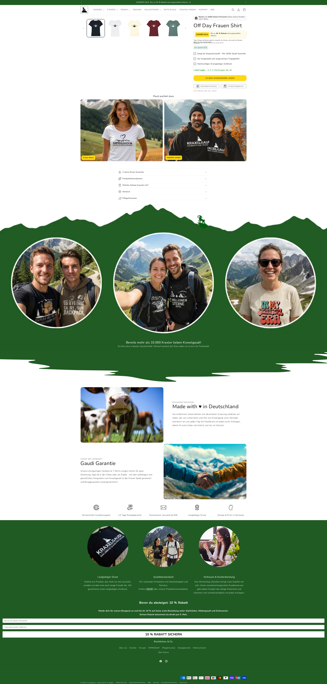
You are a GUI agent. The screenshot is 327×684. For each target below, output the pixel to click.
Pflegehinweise (168, 648)
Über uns (123, 648)
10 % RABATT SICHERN (163, 634)
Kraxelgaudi (91, 683)
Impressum (183, 682)
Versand (197, 43)
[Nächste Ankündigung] (245, 2)
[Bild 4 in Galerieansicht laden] (154, 28)
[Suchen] (233, 10)
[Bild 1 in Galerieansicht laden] (96, 28)
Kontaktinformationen (169, 682)
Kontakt (133, 648)
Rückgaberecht (184, 648)
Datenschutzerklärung (137, 682)
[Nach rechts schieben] (185, 28)
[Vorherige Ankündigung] (81, 2)
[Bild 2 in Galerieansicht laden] (115, 28)
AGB (149, 682)
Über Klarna (163, 652)
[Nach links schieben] (83, 28)
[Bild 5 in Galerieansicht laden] (173, 28)
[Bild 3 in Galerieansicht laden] (134, 28)
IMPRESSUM (154, 648)
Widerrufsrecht (199, 648)
